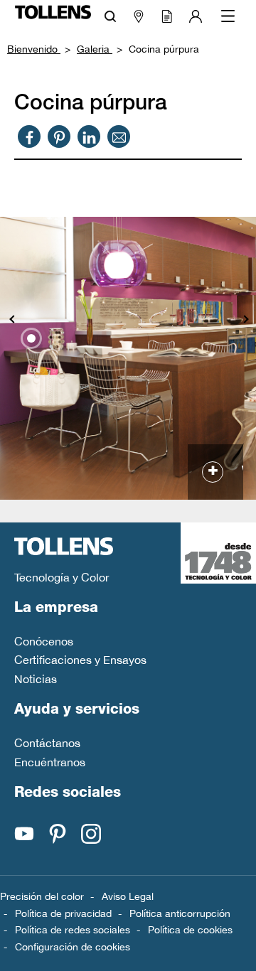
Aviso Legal (128, 896)
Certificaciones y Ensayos (80, 659)
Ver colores (240, 472)
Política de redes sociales (72, 929)
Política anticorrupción (179, 913)
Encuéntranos (49, 762)
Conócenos (43, 641)
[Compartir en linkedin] (89, 136)
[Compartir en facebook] (29, 136)
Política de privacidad (63, 913)
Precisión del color (42, 896)
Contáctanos (47, 742)
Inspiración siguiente (245, 320)
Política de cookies (190, 929)
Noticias (35, 678)
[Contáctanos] (119, 136)
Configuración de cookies (72, 947)
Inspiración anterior (10, 320)
